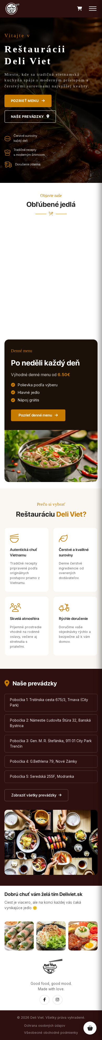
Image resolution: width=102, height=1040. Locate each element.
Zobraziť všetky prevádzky (33, 795)
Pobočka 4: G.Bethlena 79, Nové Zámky (43, 761)
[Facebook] (44, 999)
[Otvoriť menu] (93, 9)
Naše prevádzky (27, 116)
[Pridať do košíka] (92, 322)
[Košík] (79, 9)
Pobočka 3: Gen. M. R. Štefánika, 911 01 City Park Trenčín (51, 743)
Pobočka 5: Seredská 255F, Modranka (42, 776)
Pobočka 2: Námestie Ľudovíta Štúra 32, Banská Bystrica (50, 723)
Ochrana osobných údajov (44, 1025)
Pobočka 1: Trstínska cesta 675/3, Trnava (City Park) (49, 702)
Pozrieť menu (25, 101)
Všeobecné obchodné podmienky (51, 1033)
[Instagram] (57, 999)
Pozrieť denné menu (35, 415)
